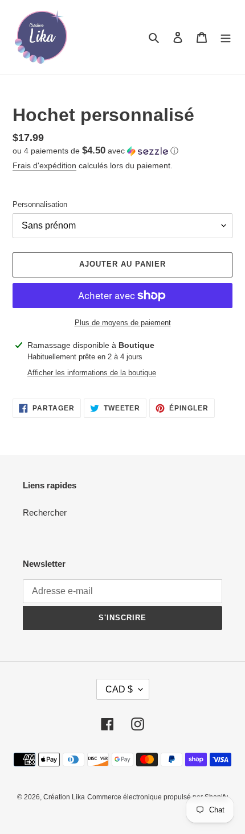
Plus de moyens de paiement (123, 322)
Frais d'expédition (44, 165)
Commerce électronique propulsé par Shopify (157, 797)
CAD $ (119, 689)
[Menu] (226, 37)
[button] (95, 151)
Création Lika (64, 797)
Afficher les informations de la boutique (91, 372)
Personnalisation (40, 204)
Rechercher (45, 512)
